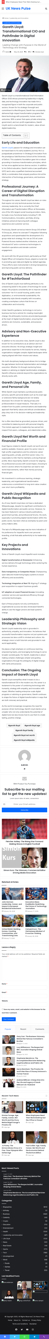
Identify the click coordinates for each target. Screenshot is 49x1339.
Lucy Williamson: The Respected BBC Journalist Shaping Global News (30, 1049)
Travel (7, 1270)
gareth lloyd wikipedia (25, 740)
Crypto (5, 1221)
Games (7, 1267)
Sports (5, 1249)
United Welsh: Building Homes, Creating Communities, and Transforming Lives (11, 932)
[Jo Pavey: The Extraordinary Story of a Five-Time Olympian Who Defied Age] (12, 1137)
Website (5, 1001)
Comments (39, 1029)
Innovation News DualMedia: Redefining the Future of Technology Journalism (35, 905)
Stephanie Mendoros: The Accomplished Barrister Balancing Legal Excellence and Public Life (31, 1060)
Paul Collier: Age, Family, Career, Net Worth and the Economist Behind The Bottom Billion (36, 1149)
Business (6, 1214)
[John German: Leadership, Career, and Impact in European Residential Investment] (13, 894)
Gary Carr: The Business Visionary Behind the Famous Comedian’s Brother (31, 1038)
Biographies (7, 1207)
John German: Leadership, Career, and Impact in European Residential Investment (12, 905)
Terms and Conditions (20, 1324)
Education (6, 1224)
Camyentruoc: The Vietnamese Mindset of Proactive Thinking (35, 931)
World (5, 1260)
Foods (7, 1263)
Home (6, 18)
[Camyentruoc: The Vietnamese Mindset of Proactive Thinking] (36, 921)
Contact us (26, 1320)
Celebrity (6, 1217)
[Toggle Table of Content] (24, 136)
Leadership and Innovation (19, 18)
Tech (5, 1253)
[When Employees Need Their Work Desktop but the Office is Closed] (36, 1107)
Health (5, 1231)
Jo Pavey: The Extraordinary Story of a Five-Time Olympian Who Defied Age (12, 1149)
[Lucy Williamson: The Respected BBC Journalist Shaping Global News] (8, 1050)
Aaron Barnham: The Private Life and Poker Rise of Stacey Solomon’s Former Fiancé (31, 1071)
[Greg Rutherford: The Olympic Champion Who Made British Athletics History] (24, 1303)
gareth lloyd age (33, 725)
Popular (8, 1029)
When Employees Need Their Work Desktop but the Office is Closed (36, 1117)
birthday (6, 1210)
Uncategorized (8, 1256)
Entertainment (8, 1228)
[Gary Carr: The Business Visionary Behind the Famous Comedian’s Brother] (8, 1039)
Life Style (6, 1238)
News (5, 1242)
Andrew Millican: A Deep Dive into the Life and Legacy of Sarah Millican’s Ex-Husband (30, 1082)
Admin (7, 52)
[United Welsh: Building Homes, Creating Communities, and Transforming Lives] (13, 921)
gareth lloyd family (25, 730)
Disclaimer (33, 1324)
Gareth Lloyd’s (7, 148)
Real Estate (7, 1245)
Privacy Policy (36, 1320)
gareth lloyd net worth (25, 735)
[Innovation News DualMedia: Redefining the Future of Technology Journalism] (36, 894)
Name (4, 984)
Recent (23, 1029)
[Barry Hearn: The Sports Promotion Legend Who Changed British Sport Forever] (9, 1303)
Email (4, 992)
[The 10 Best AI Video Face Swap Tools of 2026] (40, 1294)
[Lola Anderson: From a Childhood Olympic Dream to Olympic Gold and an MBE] (9, 1285)
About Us (17, 1320)
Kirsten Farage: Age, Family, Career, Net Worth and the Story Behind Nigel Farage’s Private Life (11, 1120)
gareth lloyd (14, 725)
